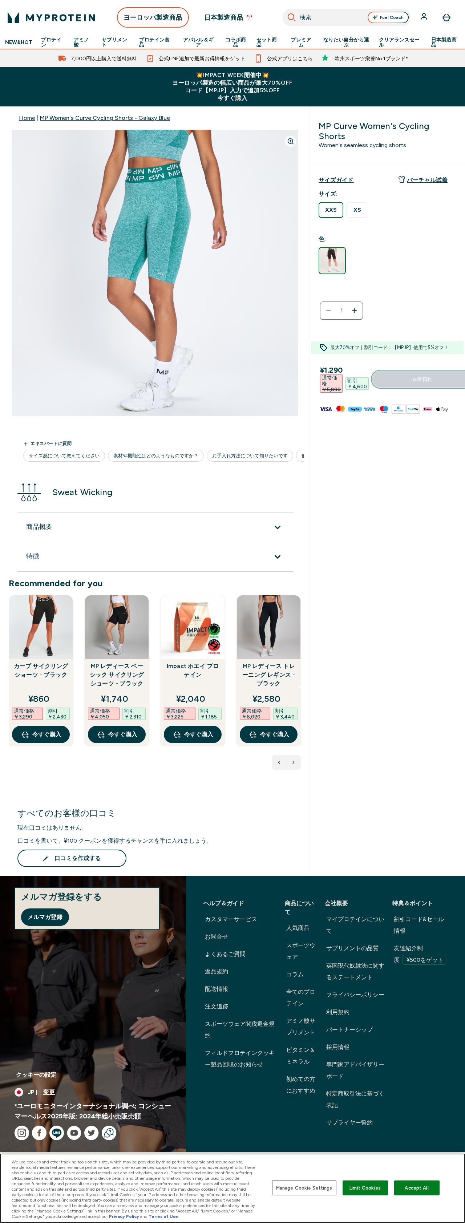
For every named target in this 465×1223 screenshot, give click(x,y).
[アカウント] (425, 17)
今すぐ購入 (46, 734)
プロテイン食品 (154, 42)
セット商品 (266, 42)
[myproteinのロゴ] (51, 17)
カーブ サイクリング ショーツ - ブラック (41, 670)
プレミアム (301, 42)
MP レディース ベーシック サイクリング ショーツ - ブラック (117, 675)
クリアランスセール (399, 42)
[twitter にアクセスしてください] (91, 1133)
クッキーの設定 (36, 1075)
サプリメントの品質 (352, 948)
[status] (341, 310)
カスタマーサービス (231, 919)
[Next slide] (299, 686)
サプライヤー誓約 (349, 1122)
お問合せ (216, 937)
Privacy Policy (124, 1216)
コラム (295, 974)
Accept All (416, 1187)
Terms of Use (163, 1216)
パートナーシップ (349, 1029)
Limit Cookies (365, 1187)
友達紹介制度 (419, 954)
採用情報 (337, 1047)
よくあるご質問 (225, 954)
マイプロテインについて (355, 925)
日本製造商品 (444, 42)
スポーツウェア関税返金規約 (240, 1029)
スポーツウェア (300, 951)
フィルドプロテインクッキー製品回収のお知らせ (240, 1059)
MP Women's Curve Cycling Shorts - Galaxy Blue (105, 118)
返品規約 (216, 971)
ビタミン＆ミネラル (300, 1056)
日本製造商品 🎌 (228, 17)
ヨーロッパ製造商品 (153, 17)
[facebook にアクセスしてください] (39, 1133)
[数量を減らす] (328, 310)
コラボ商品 (236, 42)
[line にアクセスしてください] (56, 1133)
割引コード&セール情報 (419, 925)
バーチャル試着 (427, 180)
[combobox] (346, 17)
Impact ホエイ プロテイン (193, 670)
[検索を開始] (292, 17)
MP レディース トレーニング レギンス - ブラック (268, 675)
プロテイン (51, 42)
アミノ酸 (81, 42)
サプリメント (114, 42)
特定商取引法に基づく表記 (355, 1099)
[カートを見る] (446, 17)
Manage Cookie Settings (304, 1187)
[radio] (331, 210)
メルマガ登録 (45, 917)
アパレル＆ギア (198, 42)
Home (27, 118)
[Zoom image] (290, 141)
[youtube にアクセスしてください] (74, 1133)
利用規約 (337, 1012)
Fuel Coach (392, 17)
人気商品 (298, 928)
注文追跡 (216, 1006)
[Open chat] (109, 1133)
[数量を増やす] (355, 310)
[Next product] (293, 762)
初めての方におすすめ (300, 1085)
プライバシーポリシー (355, 995)
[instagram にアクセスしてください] (22, 1133)
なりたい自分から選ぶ (346, 42)
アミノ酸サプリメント (300, 1027)
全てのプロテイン (300, 998)
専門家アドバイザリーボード (355, 1070)
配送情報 (216, 989)
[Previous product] (279, 762)
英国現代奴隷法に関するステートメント (355, 971)
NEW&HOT (18, 42)
